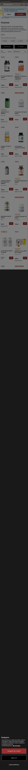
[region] (14, 520)
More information (16, 745)
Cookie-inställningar (14, 764)
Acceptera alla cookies (14, 751)
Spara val (14, 758)
